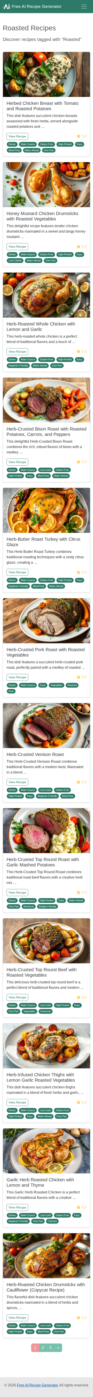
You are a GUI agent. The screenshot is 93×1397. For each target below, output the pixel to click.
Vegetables (57, 685)
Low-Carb (45, 470)
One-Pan (49, 150)
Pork (11, 691)
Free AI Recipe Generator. (37, 1385)
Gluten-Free (46, 144)
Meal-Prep (14, 150)
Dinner (12, 144)
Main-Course (28, 144)
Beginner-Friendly (18, 365)
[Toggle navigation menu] (84, 6)
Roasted (72, 685)
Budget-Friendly (47, 906)
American (28, 906)
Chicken (52, 1221)
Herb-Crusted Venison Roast (35, 754)
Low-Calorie (15, 260)
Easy (79, 144)
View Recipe (17, 136)
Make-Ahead (32, 150)
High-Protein (65, 144)
